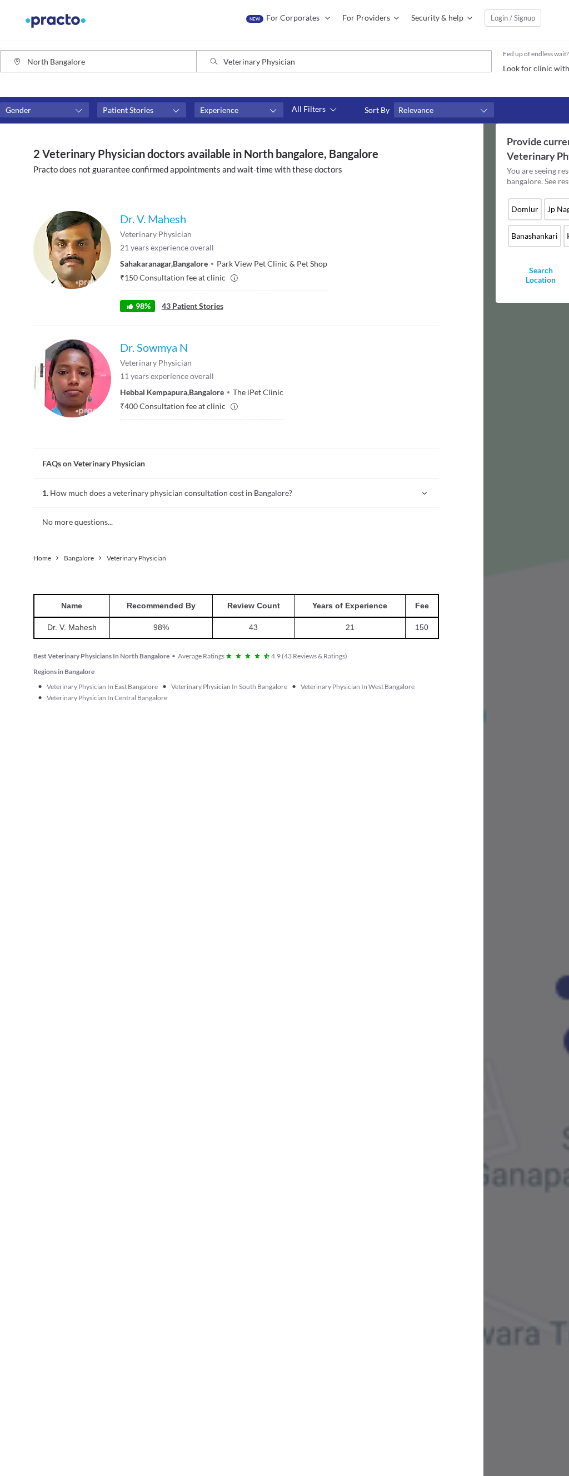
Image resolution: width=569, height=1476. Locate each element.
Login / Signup (513, 17)
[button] (44, 110)
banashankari (534, 235)
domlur (524, 209)
